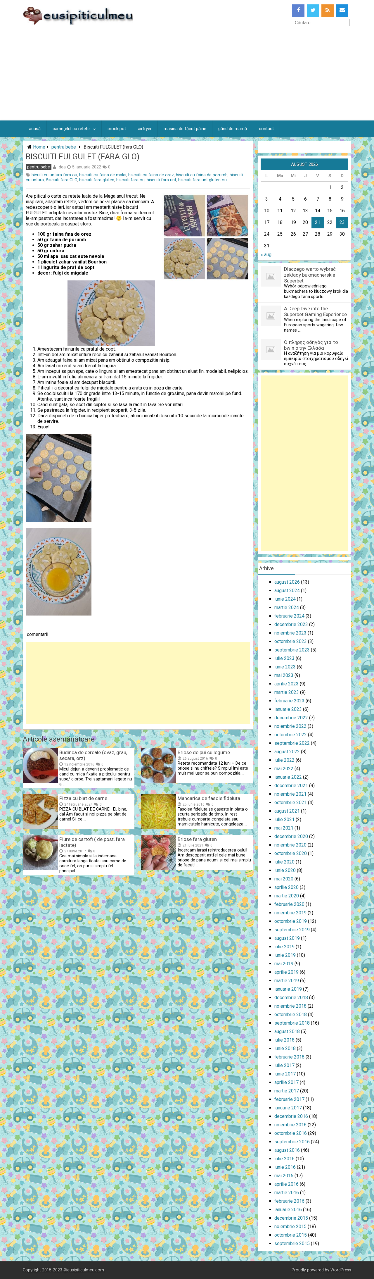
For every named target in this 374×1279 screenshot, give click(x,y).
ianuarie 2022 (288, 777)
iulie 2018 (284, 1040)
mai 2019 (283, 963)
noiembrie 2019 (290, 913)
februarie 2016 (289, 1201)
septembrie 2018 (292, 1023)
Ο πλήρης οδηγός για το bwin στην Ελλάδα (311, 345)
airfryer (145, 128)
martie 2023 (286, 692)
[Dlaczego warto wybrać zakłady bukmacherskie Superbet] (271, 285)
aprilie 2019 (286, 972)
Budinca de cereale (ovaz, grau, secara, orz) (93, 755)
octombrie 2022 (290, 734)
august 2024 (287, 590)
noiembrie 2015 (290, 1226)
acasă (35, 128)
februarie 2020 (289, 904)
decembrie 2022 (291, 717)
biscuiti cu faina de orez (151, 175)
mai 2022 (283, 768)
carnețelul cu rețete (71, 128)
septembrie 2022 (292, 743)
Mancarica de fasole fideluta (209, 798)
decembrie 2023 (291, 624)
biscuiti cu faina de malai (102, 175)
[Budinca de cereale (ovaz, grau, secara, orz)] (40, 781)
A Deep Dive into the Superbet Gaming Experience (315, 311)
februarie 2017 (289, 1099)
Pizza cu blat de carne (83, 798)
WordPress (340, 1270)
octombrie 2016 (290, 1133)
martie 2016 (286, 1192)
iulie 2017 (284, 1065)
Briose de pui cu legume (204, 752)
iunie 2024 (285, 599)
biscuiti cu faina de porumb (202, 175)
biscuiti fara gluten (96, 179)
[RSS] (327, 10)
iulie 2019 (284, 946)
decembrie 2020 (291, 836)
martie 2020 (286, 896)
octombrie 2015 (290, 1235)
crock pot (117, 128)
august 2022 (287, 751)
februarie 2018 (289, 1057)
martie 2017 (286, 1091)
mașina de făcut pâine (185, 128)
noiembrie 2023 (290, 633)
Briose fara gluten (197, 839)
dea (62, 167)
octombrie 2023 (290, 641)
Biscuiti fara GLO (61, 179)
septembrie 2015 (292, 1243)
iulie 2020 (284, 862)
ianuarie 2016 (288, 1209)
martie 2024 (286, 607)
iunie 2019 (285, 955)
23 (342, 222)
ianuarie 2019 (288, 989)
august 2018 (287, 1031)
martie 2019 (286, 980)
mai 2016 (283, 1175)
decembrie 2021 (291, 785)
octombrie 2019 (290, 921)
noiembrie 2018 (290, 1006)
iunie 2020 (285, 870)
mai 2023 (283, 675)
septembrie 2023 (292, 650)
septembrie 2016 (292, 1141)
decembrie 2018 (291, 997)
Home (39, 147)
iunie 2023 (285, 667)
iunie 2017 (285, 1074)
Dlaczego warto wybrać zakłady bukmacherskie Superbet (310, 275)
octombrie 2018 (290, 1014)
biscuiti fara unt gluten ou (202, 179)
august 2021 (287, 811)
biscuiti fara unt (161, 179)
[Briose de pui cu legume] (158, 781)
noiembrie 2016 (290, 1125)
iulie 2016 (284, 1158)
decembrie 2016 (291, 1116)
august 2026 (287, 582)
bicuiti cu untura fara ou (54, 175)
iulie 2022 (284, 760)
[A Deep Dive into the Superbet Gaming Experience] (271, 324)
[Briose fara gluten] (158, 868)
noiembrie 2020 (290, 845)
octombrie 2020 (290, 853)
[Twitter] (313, 10)
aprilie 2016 (286, 1184)
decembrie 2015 (291, 1218)
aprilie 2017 (286, 1082)
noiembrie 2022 (290, 726)
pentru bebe (63, 147)
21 (317, 222)
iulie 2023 (284, 658)
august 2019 (287, 938)
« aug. (266, 254)
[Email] (342, 10)
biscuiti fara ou (130, 179)
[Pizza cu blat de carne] (40, 827)
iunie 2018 (285, 1048)
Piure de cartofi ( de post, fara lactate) (92, 842)
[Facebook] (298, 10)
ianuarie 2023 (288, 709)
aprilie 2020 (286, 887)
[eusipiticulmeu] (78, 23)
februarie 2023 (289, 701)
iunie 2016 (285, 1167)
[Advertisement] (187, 77)
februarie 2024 (289, 616)
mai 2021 (283, 828)
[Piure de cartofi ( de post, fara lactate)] (40, 868)
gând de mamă (232, 128)
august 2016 (287, 1150)
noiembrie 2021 (290, 794)
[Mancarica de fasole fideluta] (158, 827)
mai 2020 (283, 879)
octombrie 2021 (290, 802)
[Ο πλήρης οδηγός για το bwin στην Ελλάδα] (271, 358)
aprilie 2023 (286, 684)
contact (266, 128)
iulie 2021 (284, 819)
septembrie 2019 (292, 929)
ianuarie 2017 (288, 1108)
